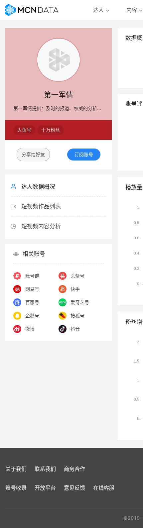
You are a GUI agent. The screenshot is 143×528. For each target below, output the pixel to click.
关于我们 (16, 469)
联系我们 (45, 469)
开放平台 (45, 487)
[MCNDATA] (32, 10)
